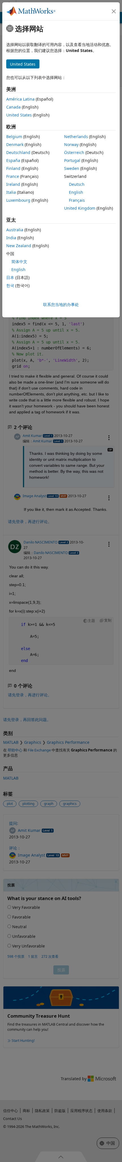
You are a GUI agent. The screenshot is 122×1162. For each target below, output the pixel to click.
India (11, 237)
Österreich (74, 152)
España (13, 160)
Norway (71, 144)
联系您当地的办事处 (61, 304)
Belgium (14, 136)
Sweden (71, 168)
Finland (13, 168)
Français (77, 200)
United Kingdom (79, 208)
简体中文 (19, 261)
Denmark (15, 144)
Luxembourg (18, 200)
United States (19, 115)
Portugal (72, 160)
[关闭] (114, 11)
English (76, 192)
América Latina (20, 99)
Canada (13, 107)
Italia (11, 192)
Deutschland (18, 152)
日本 (10, 277)
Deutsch (77, 184)
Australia (14, 229)
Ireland (13, 184)
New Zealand (18, 245)
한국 (10, 285)
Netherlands (76, 136)
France (12, 176)
